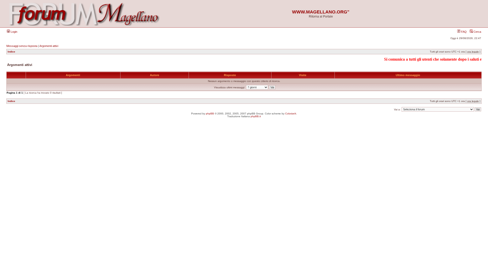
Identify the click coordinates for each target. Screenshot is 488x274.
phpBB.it (256, 116)
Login (13, 31)
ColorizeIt (290, 113)
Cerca (477, 31)
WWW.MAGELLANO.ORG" (320, 11)
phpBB (210, 113)
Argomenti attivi (48, 45)
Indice (11, 51)
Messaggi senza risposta (21, 45)
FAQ (463, 31)
